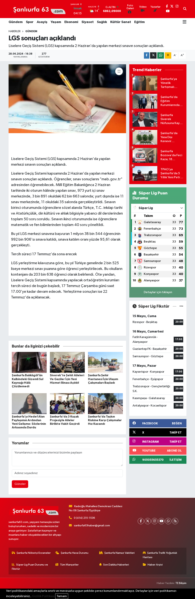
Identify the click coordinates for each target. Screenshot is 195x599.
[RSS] (175, 521)
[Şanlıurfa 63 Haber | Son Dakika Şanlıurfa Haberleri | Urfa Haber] (37, 9)
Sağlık (102, 22)
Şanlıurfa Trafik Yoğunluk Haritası (160, 554)
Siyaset (88, 22)
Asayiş (42, 22)
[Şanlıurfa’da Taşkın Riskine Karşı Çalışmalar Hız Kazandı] (105, 403)
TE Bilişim (180, 583)
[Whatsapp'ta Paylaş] (160, 55)
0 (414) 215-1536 (84, 517)
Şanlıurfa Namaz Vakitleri (119, 552)
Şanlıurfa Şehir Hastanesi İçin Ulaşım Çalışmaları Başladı (103, 379)
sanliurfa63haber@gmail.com (92, 525)
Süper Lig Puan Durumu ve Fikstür (30, 566)
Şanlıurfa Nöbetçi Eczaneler (34, 552)
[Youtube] (161, 521)
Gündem (16, 22)
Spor (30, 22)
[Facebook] (141, 521)
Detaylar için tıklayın (158, 292)
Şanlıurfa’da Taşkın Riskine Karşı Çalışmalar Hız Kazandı (105, 420)
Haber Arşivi (155, 564)
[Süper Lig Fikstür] (181, 306)
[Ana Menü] (184, 22)
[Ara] (184, 9)
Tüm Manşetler (69, 564)
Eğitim (139, 22)
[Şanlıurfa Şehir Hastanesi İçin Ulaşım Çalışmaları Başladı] (105, 362)
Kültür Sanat (120, 22)
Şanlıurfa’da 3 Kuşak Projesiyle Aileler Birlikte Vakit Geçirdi (65, 420)
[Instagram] (154, 521)
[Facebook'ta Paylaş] (146, 55)
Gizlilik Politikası (43, 596)
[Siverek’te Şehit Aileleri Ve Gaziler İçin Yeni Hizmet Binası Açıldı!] (67, 362)
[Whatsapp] (168, 521)
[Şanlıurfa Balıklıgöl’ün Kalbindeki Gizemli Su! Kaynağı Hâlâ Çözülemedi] (29, 362)
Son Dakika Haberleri (116, 564)
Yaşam (56, 22)
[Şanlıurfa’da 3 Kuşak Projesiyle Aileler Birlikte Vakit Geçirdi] (67, 403)
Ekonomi (71, 22)
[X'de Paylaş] (153, 55)
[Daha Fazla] (168, 55)
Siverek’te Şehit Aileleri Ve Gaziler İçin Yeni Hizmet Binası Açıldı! (67, 379)
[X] (148, 521)
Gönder (20, 484)
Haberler (15, 31)
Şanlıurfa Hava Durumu (74, 552)
